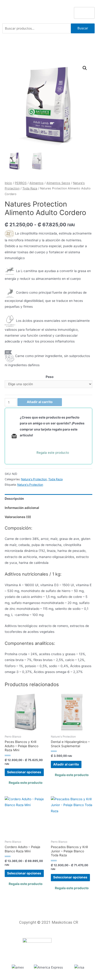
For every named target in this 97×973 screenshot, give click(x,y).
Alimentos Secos (58, 183)
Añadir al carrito (40, 402)
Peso (49, 377)
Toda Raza (29, 188)
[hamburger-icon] (84, 13)
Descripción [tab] (14, 498)
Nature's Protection (34, 479)
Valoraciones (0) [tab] (18, 517)
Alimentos (36, 183)
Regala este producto (52, 452)
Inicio (8, 183)
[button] (85, 68)
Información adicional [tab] (22, 508)
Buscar (82, 28)
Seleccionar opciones (24, 772)
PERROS (21, 183)
